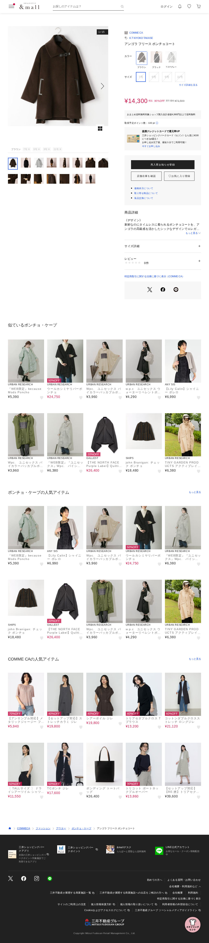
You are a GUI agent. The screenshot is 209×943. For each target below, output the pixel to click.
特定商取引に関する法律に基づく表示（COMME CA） (155, 276)
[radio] (141, 60)
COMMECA (23, 828)
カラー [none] (128, 56)
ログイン (167, 6)
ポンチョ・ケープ (81, 828)
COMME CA (136, 32)
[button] (58, 86)
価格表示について (143, 188)
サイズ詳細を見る (188, 85)
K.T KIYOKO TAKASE (141, 38)
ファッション (43, 828)
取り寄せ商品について (146, 193)
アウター (61, 828)
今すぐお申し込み (151, 146)
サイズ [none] (128, 77)
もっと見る (192, 233)
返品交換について (143, 198)
